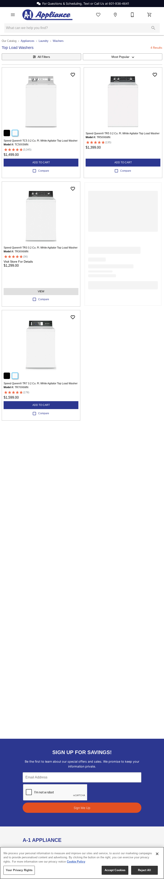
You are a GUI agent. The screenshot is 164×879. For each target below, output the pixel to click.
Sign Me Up (82, 808)
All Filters (44, 57)
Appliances (27, 40)
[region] (82, 863)
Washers (58, 40)
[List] (98, 15)
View (41, 291)
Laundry (43, 40)
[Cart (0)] (149, 15)
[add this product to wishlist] (73, 75)
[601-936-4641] (132, 15)
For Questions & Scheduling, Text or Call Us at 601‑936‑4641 (85, 3)
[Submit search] (153, 28)
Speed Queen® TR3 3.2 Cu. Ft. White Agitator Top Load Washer (41, 247)
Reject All (144, 870)
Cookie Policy (76, 861)
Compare (43, 170)
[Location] (115, 15)
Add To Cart (41, 162)
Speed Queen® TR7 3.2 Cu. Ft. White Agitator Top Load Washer (41, 383)
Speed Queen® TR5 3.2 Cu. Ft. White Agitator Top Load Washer (123, 133)
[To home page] (47, 14)
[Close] (157, 854)
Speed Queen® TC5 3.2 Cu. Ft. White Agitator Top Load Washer (41, 140)
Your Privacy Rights (19, 870)
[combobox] (122, 56)
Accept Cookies (115, 870)
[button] (13, 15)
